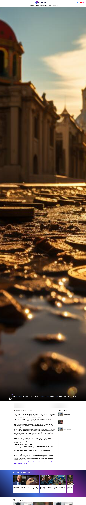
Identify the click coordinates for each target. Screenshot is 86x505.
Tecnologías (49, 5)
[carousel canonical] (19, 479)
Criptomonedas (32, 5)
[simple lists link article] (60, 415)
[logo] (41, 2)
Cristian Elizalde (19, 410)
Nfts (28, 5)
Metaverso (37, 5)
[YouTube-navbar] (81, 2)
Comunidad (54, 5)
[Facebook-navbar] (77, 2)
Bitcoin (36, 465)
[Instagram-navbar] (83, 2)
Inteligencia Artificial (43, 5)
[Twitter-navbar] (79, 2)
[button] (43, 5)
